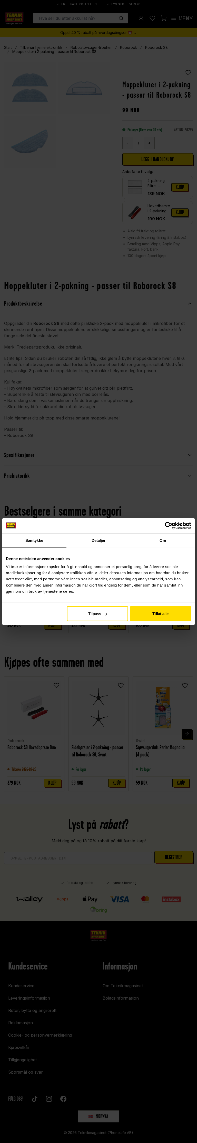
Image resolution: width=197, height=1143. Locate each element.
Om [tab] (163, 540)
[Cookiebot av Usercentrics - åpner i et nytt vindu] (168, 525)
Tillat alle (160, 613)
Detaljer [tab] (99, 540)
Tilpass (94, 613)
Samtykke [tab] (34, 540)
